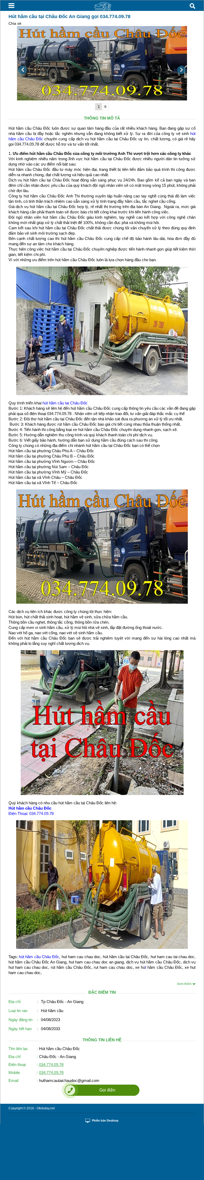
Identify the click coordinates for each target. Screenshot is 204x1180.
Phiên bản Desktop (105, 1120)
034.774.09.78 (51, 1064)
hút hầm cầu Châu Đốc (39, 956)
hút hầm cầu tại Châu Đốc (65, 403)
